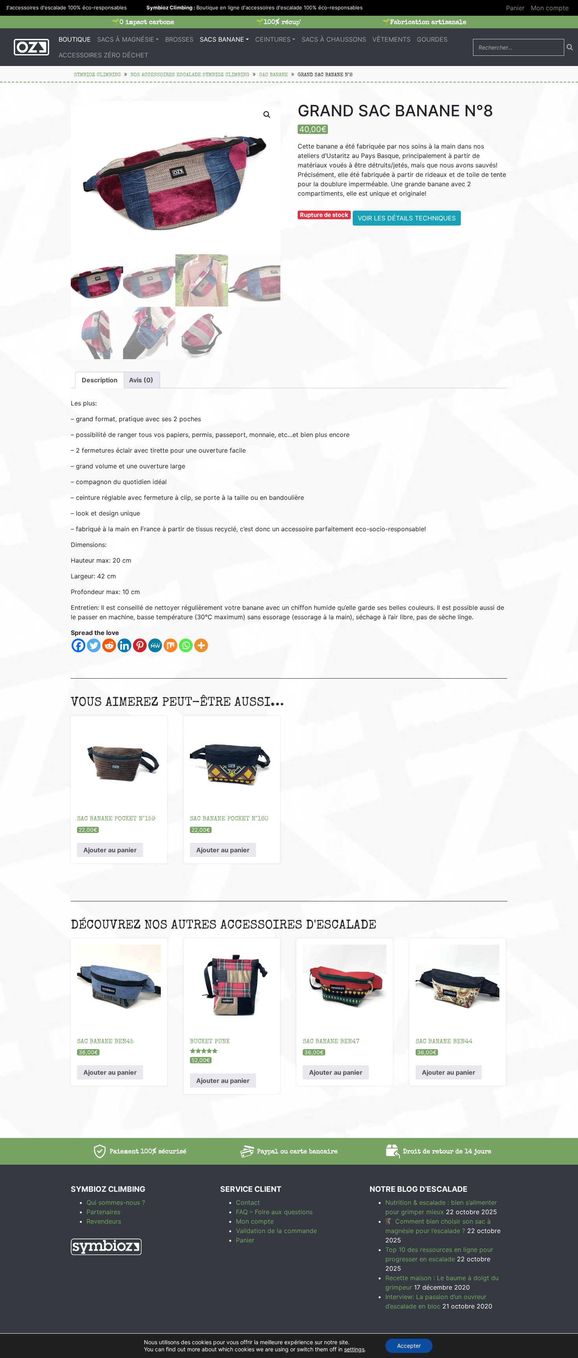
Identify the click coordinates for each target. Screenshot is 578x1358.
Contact (248, 1202)
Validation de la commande (276, 1231)
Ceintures (273, 39)
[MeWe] (155, 645)
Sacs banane (222, 39)
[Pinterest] (140, 645)
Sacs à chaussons (334, 39)
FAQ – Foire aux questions (274, 1212)
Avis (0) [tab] (141, 380)
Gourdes (432, 39)
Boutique (75, 39)
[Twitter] (94, 645)
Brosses (179, 39)
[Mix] (170, 645)
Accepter (409, 1345)
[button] (267, 115)
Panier (515, 8)
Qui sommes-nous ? (116, 1202)
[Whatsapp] (186, 645)
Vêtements (391, 39)
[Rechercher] (570, 47)
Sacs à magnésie (125, 39)
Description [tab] (100, 380)
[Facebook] (78, 645)
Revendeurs (104, 1221)
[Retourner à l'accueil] (31, 47)
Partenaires (103, 1212)
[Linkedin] (124, 645)
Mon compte (550, 8)
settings (354, 1349)
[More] (201, 645)
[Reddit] (109, 645)
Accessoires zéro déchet (103, 55)
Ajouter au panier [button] (110, 850)
